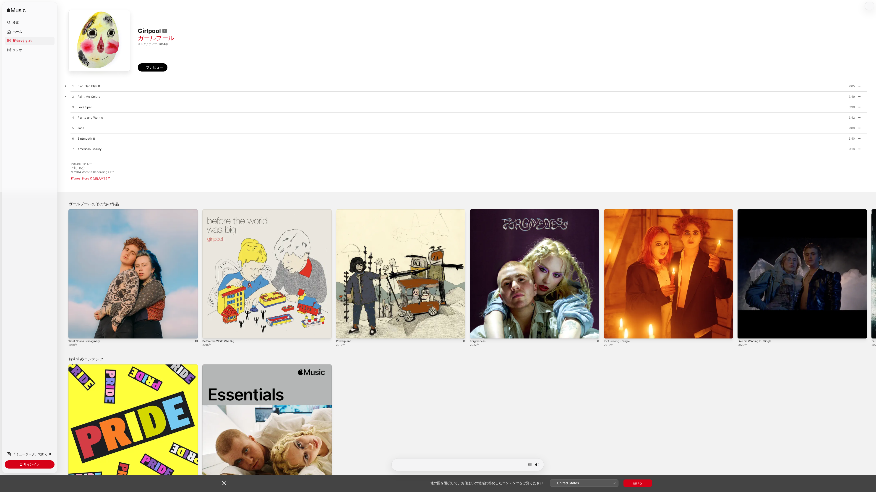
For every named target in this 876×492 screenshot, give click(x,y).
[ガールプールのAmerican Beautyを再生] (73, 149)
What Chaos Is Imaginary (85, 211)
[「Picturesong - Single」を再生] (609, 332)
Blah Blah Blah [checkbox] (87, 86)
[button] (29, 22)
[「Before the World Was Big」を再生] (208, 332)
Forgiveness (478, 211)
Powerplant (344, 211)
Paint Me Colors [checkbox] (89, 96)
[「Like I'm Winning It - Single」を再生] (743, 332)
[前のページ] (64, 274)
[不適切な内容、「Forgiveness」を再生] (475, 332)
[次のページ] (871, 274)
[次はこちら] (530, 464)
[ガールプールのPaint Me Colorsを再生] (73, 97)
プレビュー (849, 86)
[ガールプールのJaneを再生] (73, 128)
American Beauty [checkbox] (90, 149)
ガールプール (156, 37)
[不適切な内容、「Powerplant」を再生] (341, 332)
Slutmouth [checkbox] (85, 138)
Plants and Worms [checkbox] (90, 117)
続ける (637, 483)
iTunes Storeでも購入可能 (89, 178)
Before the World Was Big (220, 211)
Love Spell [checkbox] (85, 107)
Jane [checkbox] (81, 128)
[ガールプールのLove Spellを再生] (73, 107)
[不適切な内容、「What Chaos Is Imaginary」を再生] (74, 332)
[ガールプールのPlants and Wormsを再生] (73, 118)
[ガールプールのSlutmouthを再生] (73, 139)
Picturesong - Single (618, 211)
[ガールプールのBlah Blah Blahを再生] (73, 86)
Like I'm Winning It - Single (756, 211)
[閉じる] (224, 483)
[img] (16, 10)
